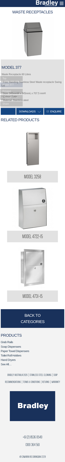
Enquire (56, 111)
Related (6, 91)
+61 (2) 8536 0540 (32, 437)
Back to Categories (32, 318)
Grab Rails (7, 342)
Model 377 (8, 84)
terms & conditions (31, 382)
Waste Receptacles (13, 97)
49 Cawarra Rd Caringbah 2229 (32, 456)
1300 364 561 (33, 445)
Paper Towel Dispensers (15, 351)
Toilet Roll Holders (11, 355)
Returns (45, 382)
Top (4, 78)
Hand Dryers (8, 359)
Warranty (56, 382)
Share (5, 103)
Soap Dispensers (11, 346)
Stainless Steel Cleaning (40, 375)
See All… (6, 364)
